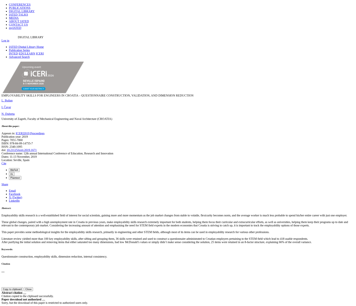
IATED (18, 14)
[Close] (2, 272)
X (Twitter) (15, 197)
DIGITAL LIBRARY (22, 11)
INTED (13, 53)
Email (12, 190)
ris (11, 174)
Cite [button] (3, 163)
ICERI (40, 53)
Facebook (14, 194)
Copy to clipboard (12, 289)
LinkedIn (14, 200)
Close (28, 289)
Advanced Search (19, 56)
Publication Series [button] (19, 50)
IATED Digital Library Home (26, 46)
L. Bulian (7, 100)
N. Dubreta (8, 113)
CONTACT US (18, 24)
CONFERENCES (20, 4)
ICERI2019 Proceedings (30, 133)
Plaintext (15, 177)
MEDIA (14, 17)
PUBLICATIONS (19, 7)
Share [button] (4, 184)
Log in (5, 40)
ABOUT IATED (19, 21)
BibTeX (14, 170)
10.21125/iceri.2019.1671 (22, 150)
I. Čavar (6, 107)
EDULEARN (27, 53)
